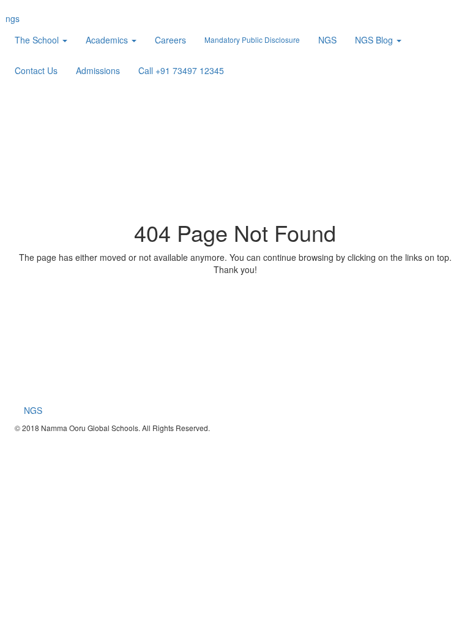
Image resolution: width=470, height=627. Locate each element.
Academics (108, 40)
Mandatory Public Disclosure (252, 39)
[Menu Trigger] (434, 18)
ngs (13, 18)
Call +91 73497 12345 (181, 70)
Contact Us (36, 70)
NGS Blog (375, 40)
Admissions (98, 70)
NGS (327, 40)
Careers (170, 40)
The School (38, 40)
